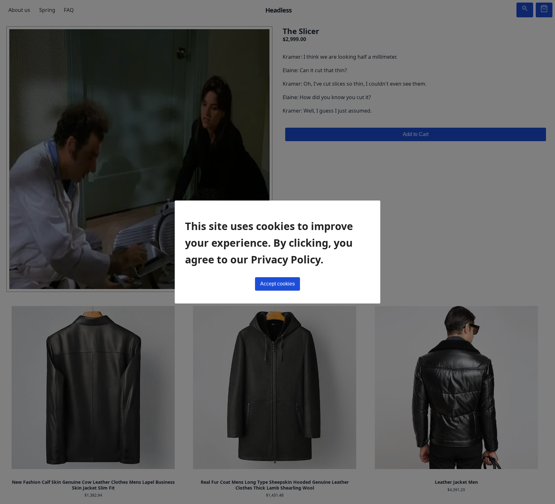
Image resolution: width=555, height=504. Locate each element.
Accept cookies (277, 283)
